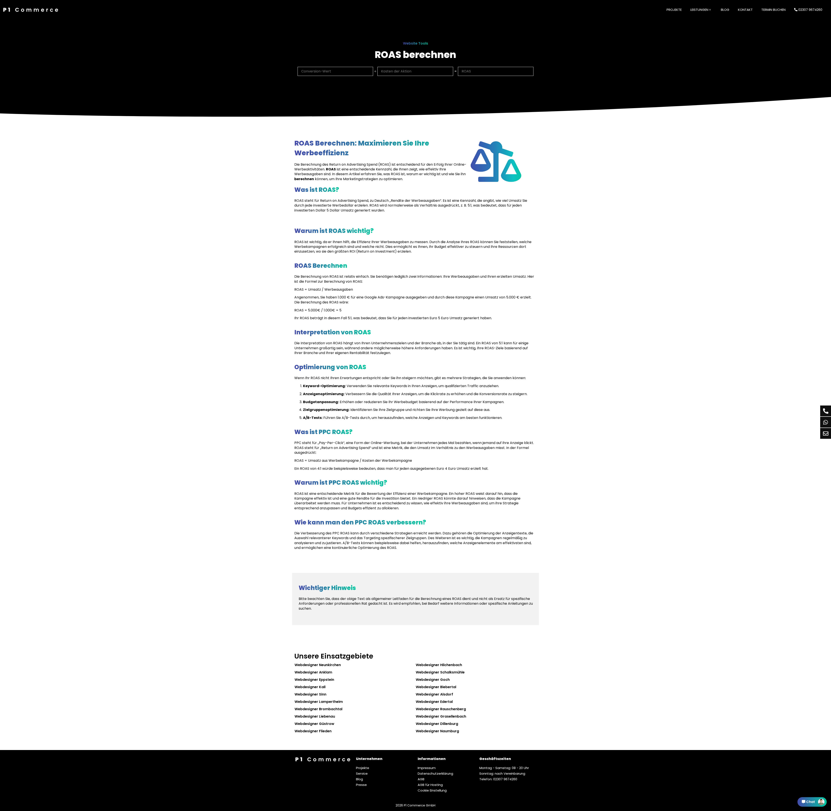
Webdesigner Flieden (313, 731)
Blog (725, 9)
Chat (810, 801)
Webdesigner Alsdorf (434, 694)
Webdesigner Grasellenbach (441, 716)
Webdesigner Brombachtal (318, 709)
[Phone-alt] (825, 411)
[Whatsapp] (825, 422)
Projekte (674, 9)
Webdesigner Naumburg (437, 731)
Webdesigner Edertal (434, 701)
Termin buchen (773, 9)
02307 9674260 (809, 9)
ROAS (465, 70)
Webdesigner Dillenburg (437, 723)
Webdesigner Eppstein (314, 679)
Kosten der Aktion (396, 70)
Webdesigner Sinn (310, 694)
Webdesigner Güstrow (314, 723)
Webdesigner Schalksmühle (440, 672)
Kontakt (745, 9)
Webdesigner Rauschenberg (441, 709)
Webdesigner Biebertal (436, 686)
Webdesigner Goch (433, 679)
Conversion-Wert (316, 70)
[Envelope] (825, 433)
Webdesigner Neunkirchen (318, 664)
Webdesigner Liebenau (315, 716)
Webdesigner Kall (310, 686)
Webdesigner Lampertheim (319, 701)
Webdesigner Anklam (313, 672)
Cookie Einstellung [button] (432, 790)
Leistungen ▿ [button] (700, 9)
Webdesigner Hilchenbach (439, 664)
